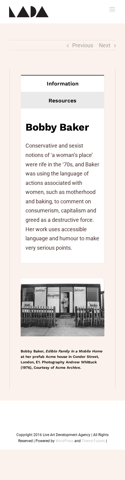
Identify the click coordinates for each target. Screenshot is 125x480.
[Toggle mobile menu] (113, 9)
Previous (82, 45)
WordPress (64, 441)
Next (104, 45)
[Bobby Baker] (62, 283)
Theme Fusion (93, 441)
